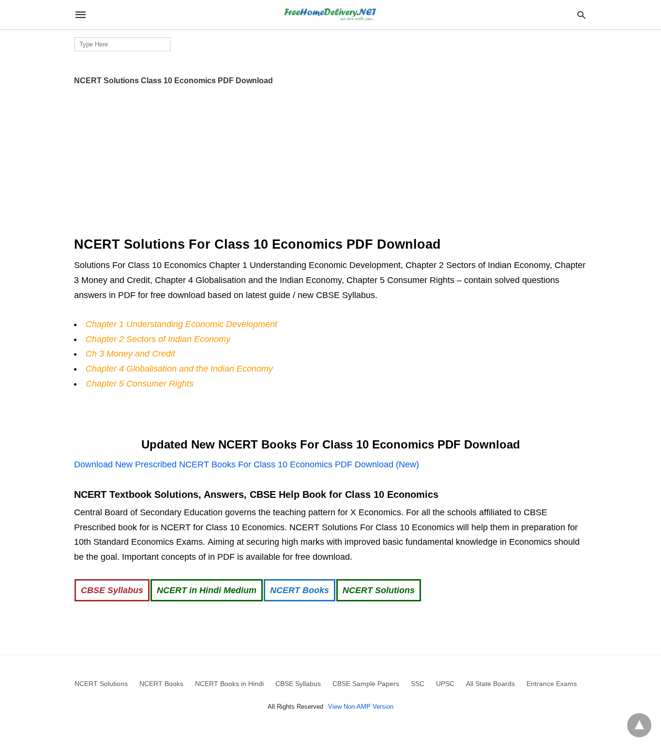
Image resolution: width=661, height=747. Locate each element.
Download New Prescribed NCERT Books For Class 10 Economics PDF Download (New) (246, 464)
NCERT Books (299, 590)
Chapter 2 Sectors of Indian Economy (158, 339)
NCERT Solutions (379, 590)
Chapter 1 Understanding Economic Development (181, 324)
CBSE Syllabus (112, 590)
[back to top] (639, 725)
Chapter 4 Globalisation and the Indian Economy (179, 369)
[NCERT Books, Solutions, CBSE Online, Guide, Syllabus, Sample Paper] (330, 14)
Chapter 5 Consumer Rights (140, 383)
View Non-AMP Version (360, 706)
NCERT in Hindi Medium (206, 590)
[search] (581, 14)
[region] (330, 157)
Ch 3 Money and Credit (130, 354)
